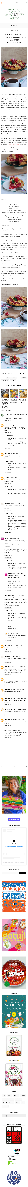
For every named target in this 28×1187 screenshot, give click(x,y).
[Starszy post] (26, 766)
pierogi (18, 1102)
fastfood (18, 1099)
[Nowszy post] (1, 766)
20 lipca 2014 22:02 (16, 453)
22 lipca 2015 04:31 (16, 645)
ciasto (24, 377)
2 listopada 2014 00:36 (15, 538)
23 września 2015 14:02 (17, 689)
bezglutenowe (11, 377)
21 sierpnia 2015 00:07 (18, 667)
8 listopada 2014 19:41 (18, 573)
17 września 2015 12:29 (19, 679)
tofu (4, 1095)
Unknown (8, 425)
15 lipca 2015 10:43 (16, 633)
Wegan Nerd (12, 438)
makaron (23, 1095)
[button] (14, 25)
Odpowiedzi (9, 435)
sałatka (5, 1099)
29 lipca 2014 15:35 (16, 477)
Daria (6, 538)
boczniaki (5, 1106)
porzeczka (5, 380)
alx (9, 633)
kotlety (11, 1102)
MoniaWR (7, 477)
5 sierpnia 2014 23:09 (17, 503)
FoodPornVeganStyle (12, 414)
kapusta (11, 1099)
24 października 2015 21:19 (19, 709)
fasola (9, 1095)
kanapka (16, 1095)
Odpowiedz (8, 420)
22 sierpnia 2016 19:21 (14, 730)
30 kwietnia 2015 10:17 (18, 595)
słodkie (12, 380)
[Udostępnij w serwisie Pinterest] (26, 374)
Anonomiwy (8, 679)
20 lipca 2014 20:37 (16, 425)
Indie (23, 1102)
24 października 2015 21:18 (19, 698)
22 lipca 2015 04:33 (16, 656)
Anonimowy (8, 667)
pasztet (5, 1102)
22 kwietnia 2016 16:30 (17, 719)
